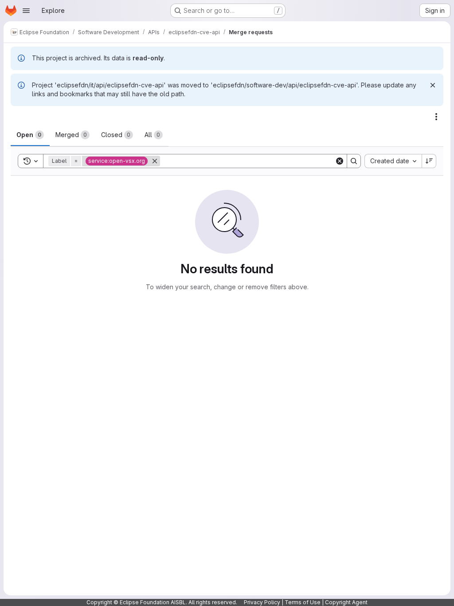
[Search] (354, 161)
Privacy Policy (262, 602)
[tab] (30, 135)
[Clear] (339, 161)
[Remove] (154, 161)
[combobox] (393, 161)
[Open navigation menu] (26, 11)
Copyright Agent (346, 602)
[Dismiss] (432, 85)
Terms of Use (303, 602)
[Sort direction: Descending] (429, 161)
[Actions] (436, 117)
